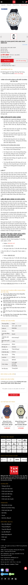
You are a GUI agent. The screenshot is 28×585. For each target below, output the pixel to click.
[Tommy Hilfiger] (19, 444)
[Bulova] (14, 440)
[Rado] (3, 447)
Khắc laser (4, 537)
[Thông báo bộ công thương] (4, 575)
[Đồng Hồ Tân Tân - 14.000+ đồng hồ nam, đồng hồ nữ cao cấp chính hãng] (14, 2)
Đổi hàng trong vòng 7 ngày (8, 65)
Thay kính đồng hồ (6, 529)
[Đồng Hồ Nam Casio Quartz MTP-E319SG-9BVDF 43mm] (16, 417)
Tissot (16, 564)
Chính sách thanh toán (7, 491)
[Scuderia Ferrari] (8, 444)
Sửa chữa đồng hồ (6, 524)
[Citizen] (3, 440)
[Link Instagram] (9, 579)
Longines (12, 564)
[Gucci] (14, 451)
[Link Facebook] (2, 579)
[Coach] (25, 444)
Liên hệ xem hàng (21, 60)
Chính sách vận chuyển (8, 499)
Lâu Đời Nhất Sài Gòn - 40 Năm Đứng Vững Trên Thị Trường (14, 305)
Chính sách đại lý (6, 496)
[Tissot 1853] (25, 440)
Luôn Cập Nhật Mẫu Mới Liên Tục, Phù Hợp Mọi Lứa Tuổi (14, 298)
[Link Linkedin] (15, 579)
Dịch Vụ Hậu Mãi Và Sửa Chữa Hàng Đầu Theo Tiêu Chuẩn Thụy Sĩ (14, 294)
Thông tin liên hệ (6, 486)
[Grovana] (19, 447)
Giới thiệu (4, 512)
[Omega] (3, 444)
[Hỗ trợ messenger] (7, 570)
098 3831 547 (11, 243)
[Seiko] (25, 451)
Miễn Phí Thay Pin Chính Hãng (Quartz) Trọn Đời (14, 311)
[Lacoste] (14, 444)
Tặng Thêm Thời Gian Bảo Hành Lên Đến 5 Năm (14, 308)
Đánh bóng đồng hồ (7, 534)
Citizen (2, 564)
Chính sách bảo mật (7, 510)
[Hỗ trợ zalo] (2, 570)
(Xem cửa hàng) (19, 73)
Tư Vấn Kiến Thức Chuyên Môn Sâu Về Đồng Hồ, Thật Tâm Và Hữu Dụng (15, 315)
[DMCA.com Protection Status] (11, 575)
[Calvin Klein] (8, 447)
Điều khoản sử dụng (7, 505)
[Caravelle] (25, 447)
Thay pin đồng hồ (6, 526)
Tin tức (3, 515)
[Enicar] (8, 451)
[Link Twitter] (12, 579)
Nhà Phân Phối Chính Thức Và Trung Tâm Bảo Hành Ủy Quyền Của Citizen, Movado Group (15, 301)
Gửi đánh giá (14, 394)
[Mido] (3, 451)
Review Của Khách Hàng (8, 507)
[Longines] (19, 440)
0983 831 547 (7, 559)
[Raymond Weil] (19, 451)
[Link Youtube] (5, 579)
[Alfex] (14, 447)
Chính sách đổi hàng (7, 493)
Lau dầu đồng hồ (6, 531)
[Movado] (8, 440)
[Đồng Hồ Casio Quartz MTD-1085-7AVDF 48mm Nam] (14, 32)
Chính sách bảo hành (7, 488)
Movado (7, 564)
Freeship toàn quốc (6, 63)
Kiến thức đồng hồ (6, 518)
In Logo (3, 539)
